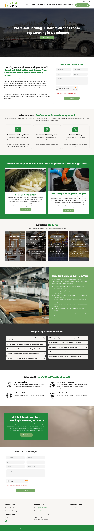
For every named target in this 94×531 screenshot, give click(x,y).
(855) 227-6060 (42, 508)
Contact (70, 4)
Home (28, 4)
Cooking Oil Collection (37, 4)
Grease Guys (12, 79)
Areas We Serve (62, 4)
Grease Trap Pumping (50, 4)
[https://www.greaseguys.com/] (13, 4)
